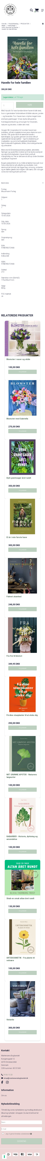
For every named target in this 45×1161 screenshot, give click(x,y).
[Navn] (21, 1122)
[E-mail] (21, 1129)
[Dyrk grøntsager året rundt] (22, 457)
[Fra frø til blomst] (22, 635)
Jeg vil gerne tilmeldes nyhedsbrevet (21, 1133)
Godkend (21, 1141)
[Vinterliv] (22, 999)
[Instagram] (7, 1082)
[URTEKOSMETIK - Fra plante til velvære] (22, 937)
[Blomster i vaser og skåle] (22, 338)
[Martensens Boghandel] (11, 10)
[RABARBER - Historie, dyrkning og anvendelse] (22, 815)
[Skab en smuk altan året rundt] (22, 877)
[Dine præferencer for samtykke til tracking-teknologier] (4, 1156)
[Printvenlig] (43, 24)
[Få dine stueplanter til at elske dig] (22, 694)
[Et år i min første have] (22, 516)
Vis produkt (22, 372)
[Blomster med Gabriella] (22, 398)
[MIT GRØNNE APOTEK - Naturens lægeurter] (22, 754)
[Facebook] (2, 1082)
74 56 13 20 (7, 1075)
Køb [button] (30, 105)
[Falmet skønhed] (22, 576)
